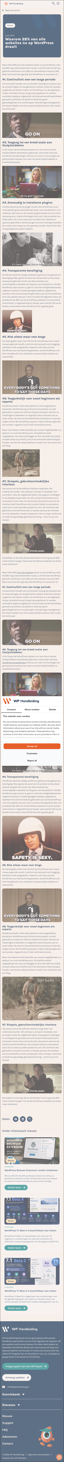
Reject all (32, 760)
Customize (32, 753)
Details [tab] (52, 709)
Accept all (32, 746)
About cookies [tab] (32, 709)
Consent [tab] (11, 709)
